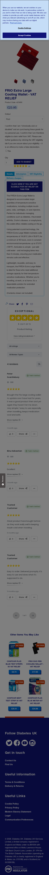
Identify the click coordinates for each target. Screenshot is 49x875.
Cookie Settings (24, 28)
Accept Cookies (24, 35)
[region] (24, 20)
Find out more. (16, 23)
